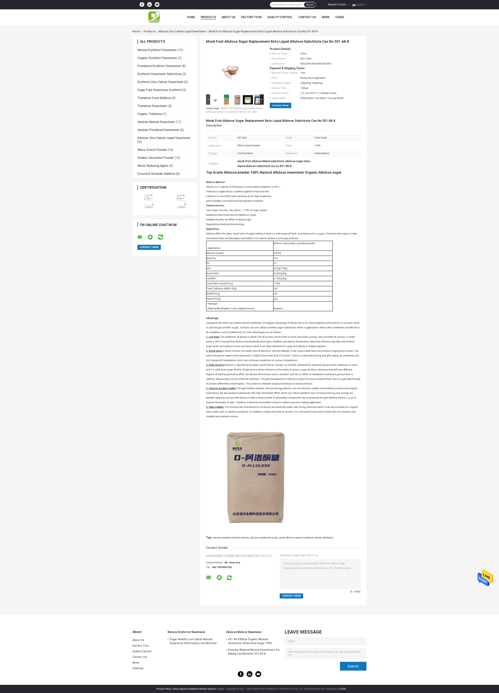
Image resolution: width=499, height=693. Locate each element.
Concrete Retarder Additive (156, 174)
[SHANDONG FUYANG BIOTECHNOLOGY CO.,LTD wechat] (163, 237)
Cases (339, 17)
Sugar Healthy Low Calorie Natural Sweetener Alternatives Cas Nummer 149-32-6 (193, 642)
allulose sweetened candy (263, 537)
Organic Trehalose (149, 114)
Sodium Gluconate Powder (155, 158)
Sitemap (138, 668)
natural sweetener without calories (230, 537)
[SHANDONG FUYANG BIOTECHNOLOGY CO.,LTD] (154, 17)
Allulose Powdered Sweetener (158, 130)
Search (310, 4)
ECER (343, 689)
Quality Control (280, 17)
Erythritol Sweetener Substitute (159, 74)
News (325, 17)
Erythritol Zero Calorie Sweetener (160, 82)
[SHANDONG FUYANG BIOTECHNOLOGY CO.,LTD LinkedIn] (149, 4)
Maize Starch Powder (152, 150)
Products (208, 17)
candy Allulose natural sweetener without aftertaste (306, 537)
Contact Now (280, 105)
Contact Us (307, 17)
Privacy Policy (163, 689)
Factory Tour (251, 17)
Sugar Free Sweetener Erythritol (159, 90)
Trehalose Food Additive (154, 98)
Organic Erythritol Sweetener (157, 58)
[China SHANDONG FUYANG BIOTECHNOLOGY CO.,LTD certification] (149, 201)
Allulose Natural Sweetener (156, 122)
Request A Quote (337, 4)
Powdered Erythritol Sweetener (159, 66)
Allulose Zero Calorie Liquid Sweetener (182, 31)
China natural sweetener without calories (194, 689)
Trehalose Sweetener (152, 106)
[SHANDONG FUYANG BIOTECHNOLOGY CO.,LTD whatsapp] (152, 237)
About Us (228, 17)
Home (191, 17)
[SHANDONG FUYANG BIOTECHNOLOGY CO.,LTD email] (142, 237)
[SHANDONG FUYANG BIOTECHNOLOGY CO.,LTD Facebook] (141, 4)
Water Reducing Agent (152, 166)
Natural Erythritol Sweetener (157, 50)
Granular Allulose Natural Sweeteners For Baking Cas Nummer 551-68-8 (254, 651)
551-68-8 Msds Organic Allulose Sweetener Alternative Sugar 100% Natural (250, 642)
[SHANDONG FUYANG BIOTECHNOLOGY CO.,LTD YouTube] (157, 4)
